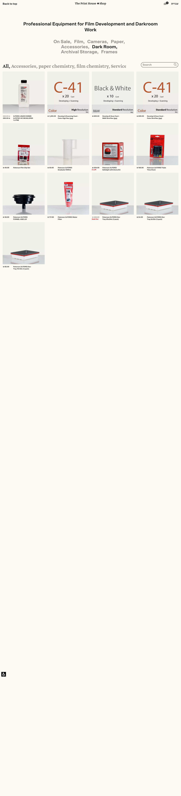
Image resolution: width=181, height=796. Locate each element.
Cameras (97, 42)
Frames (109, 52)
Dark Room (104, 47)
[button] (165, 4)
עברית (174, 4)
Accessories (74, 47)
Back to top (10, 4)
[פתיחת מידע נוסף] (90, 275)
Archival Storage (79, 52)
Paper (117, 42)
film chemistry (92, 67)
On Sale (62, 42)
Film (78, 42)
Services (120, 67)
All (6, 67)
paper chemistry (56, 67)
